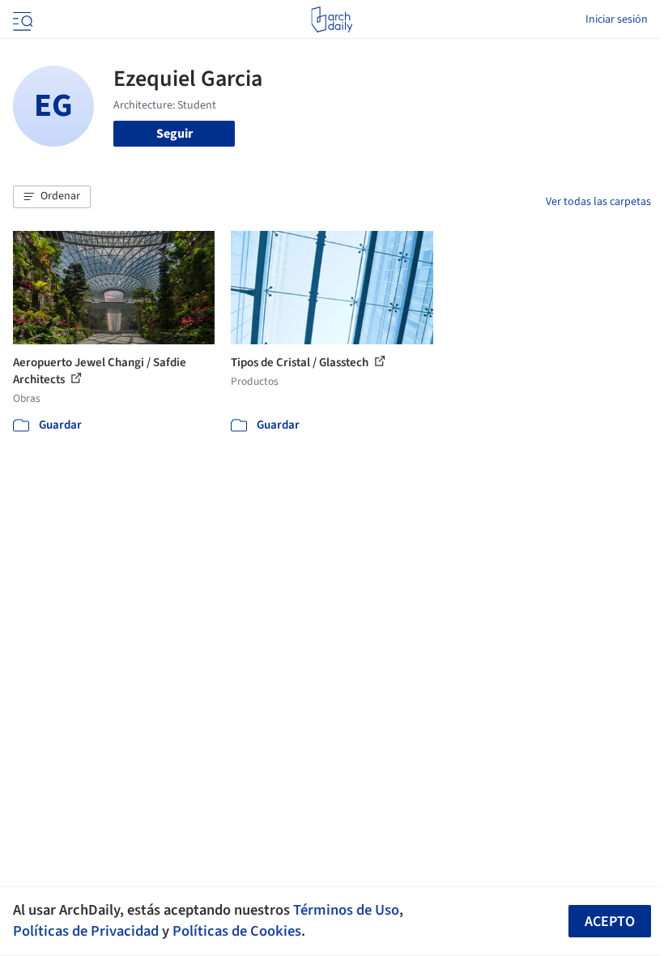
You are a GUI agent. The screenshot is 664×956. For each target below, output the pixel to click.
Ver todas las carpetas (598, 201)
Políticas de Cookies (236, 930)
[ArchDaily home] (331, 19)
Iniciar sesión (616, 19)
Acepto (610, 921)
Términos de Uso (346, 909)
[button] (52, 197)
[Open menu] (21, 19)
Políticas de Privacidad (86, 930)
